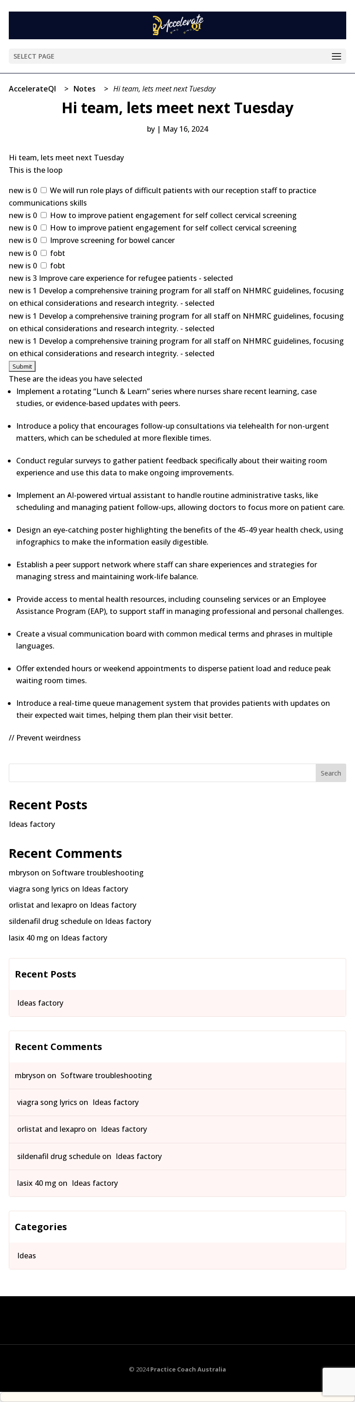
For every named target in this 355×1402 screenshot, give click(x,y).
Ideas (26, 1255)
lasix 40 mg (28, 938)
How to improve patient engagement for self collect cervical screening (172, 215)
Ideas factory (32, 824)
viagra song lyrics (39, 889)
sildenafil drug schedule (50, 921)
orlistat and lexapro (43, 905)
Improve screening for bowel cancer (111, 240)
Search (331, 773)
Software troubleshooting (98, 873)
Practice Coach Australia (188, 1369)
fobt (56, 253)
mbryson (24, 873)
